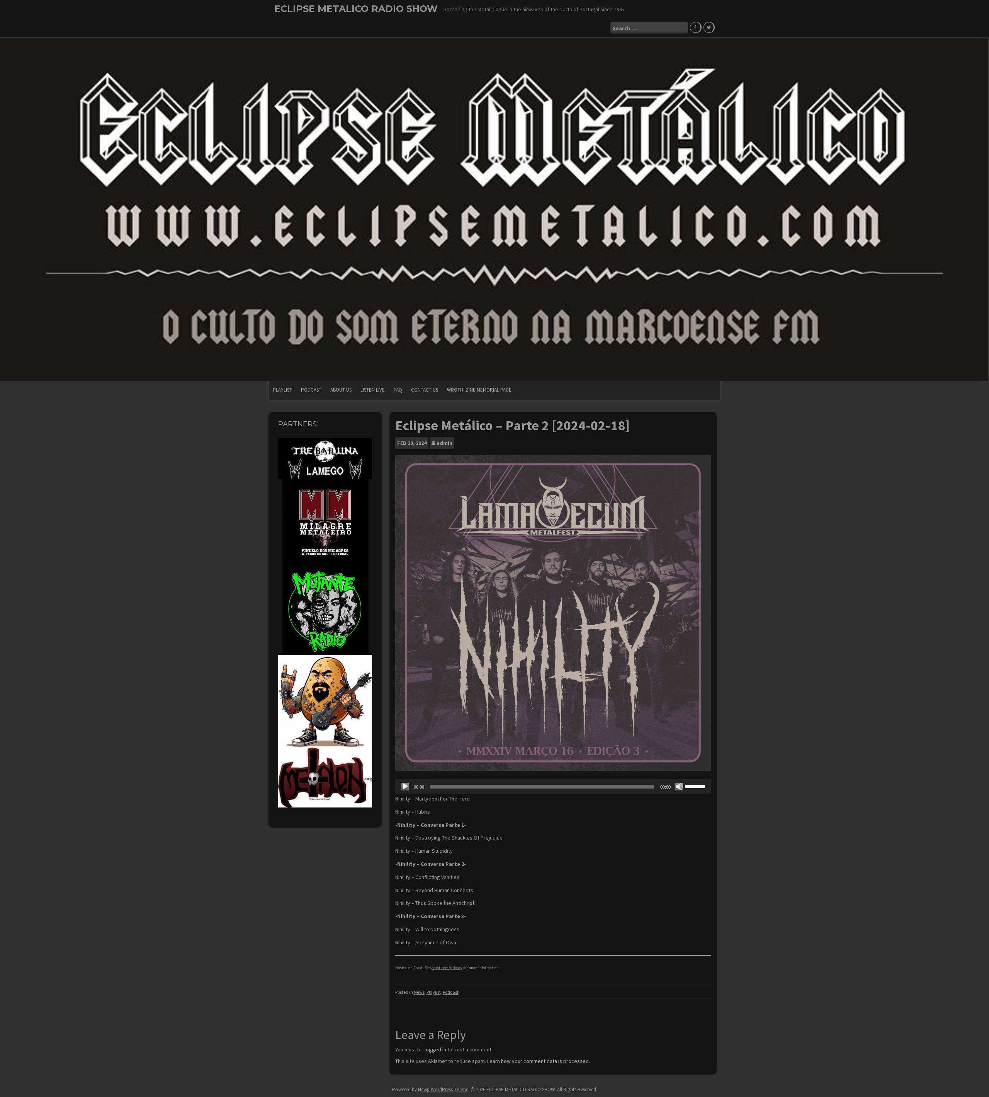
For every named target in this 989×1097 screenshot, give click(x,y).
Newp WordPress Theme (443, 1089)
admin (444, 442)
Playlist (282, 390)
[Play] (405, 786)
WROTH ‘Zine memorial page (479, 390)
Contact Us (424, 390)
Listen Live (372, 390)
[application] (553, 786)
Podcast (311, 390)
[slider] (696, 786)
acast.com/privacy (447, 967)
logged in (435, 1049)
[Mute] (679, 786)
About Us (341, 390)
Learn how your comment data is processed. (538, 1061)
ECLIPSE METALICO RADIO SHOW (356, 8)
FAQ (398, 390)
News (419, 992)
